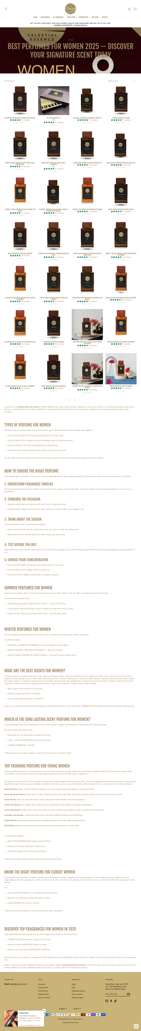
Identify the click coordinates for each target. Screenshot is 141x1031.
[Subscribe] (128, 994)
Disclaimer (41, 984)
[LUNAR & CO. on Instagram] (106, 1001)
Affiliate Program (78, 998)
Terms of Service (44, 998)
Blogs (74, 984)
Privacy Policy (43, 987)
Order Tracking (77, 994)
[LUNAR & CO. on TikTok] (115, 1001)
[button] (15, 120)
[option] (70, 24)
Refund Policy (43, 991)
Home (35, 17)
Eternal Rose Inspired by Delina (40, 706)
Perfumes (8, 430)
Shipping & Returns (78, 991)
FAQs (73, 987)
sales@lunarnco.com (18, 984)
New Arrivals (45, 17)
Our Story (95, 17)
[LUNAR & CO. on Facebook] (111, 1001)
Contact (105, 17)
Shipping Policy (43, 994)
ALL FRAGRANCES (58, 17)
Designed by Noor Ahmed (70, 1022)
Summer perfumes (15, 529)
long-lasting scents (12, 880)
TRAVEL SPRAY (71, 17)
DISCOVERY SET (83, 17)
